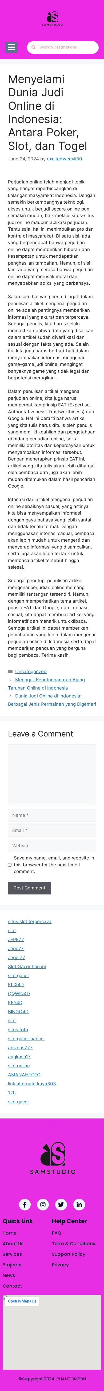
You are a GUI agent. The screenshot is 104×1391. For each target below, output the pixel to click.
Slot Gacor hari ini (27, 966)
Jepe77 (16, 948)
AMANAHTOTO (24, 1074)
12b (12, 1092)
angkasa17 (19, 1056)
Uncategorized (31, 671)
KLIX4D (16, 984)
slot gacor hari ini (26, 1038)
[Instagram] (43, 1204)
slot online (19, 1065)
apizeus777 (20, 1047)
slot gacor (18, 975)
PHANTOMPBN (71, 1379)
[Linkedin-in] (79, 1204)
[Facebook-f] (25, 1204)
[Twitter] (61, 1204)
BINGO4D (18, 1011)
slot (12, 930)
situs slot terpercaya (29, 921)
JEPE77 (16, 939)
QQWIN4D (19, 993)
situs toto (18, 1029)
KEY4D (15, 1002)
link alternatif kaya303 (32, 1083)
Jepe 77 (16, 957)
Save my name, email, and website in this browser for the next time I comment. (54, 864)
